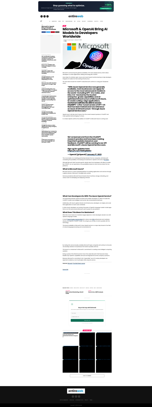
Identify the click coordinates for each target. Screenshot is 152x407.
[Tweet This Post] (48, 32)
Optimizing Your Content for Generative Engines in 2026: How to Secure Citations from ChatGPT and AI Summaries (49, 134)
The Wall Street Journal (79, 263)
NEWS (59, 21)
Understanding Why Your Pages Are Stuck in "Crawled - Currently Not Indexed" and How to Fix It (49, 90)
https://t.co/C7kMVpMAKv (79, 150)
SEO (75, 21)
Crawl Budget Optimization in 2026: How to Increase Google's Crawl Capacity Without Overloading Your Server (49, 99)
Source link (65, 269)
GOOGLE (43, 63)
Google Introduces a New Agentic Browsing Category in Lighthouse (49, 126)
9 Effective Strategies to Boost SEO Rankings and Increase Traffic (48, 141)
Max (66, 41)
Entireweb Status (79, 400)
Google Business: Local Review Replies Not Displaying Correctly (48, 78)
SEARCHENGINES (69, 21)
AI (49, 21)
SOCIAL (78, 21)
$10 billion (106, 159)
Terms (91, 400)
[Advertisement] (50, 44)
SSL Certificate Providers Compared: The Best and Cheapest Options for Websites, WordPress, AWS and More (49, 59)
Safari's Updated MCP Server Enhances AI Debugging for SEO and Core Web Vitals (48, 106)
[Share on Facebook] (44, 32)
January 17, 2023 (94, 154)
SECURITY (84, 21)
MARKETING (54, 21)
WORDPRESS (90, 21)
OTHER (101, 21)
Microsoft (70, 263)
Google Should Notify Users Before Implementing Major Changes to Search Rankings (49, 119)
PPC (63, 21)
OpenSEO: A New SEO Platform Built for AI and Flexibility (48, 72)
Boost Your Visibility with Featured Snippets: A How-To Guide (49, 66)
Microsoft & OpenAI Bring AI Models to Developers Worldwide (49, 28)
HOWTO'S (46, 63)
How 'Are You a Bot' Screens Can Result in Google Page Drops (49, 84)
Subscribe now (87, 320)
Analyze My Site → (105, 8)
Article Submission (64, 400)
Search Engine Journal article (74, 219)
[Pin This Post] (53, 32)
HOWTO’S (96, 21)
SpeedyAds (72, 400)
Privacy (86, 400)
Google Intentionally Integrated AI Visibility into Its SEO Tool (49, 113)
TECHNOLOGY (48, 54)
